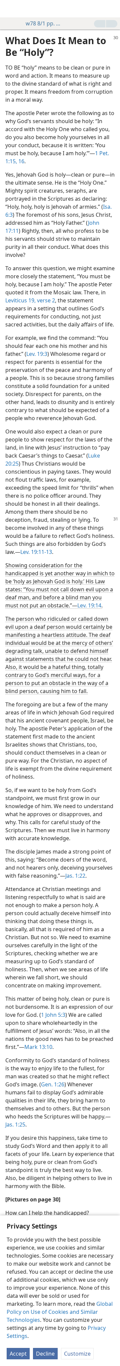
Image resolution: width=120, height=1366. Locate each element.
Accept (18, 1353)
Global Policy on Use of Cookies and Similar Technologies (60, 1312)
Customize (77, 1353)
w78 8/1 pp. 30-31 (44, 23)
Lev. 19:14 (89, 605)
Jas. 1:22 (75, 875)
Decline (45, 1353)
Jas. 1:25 (15, 1124)
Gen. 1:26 (52, 1084)
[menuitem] (10, 8)
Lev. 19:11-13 (36, 552)
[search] (111, 8)
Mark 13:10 (38, 1047)
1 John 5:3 (53, 1014)
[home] (10, 8)
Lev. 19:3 (36, 354)
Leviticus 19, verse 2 (30, 300)
